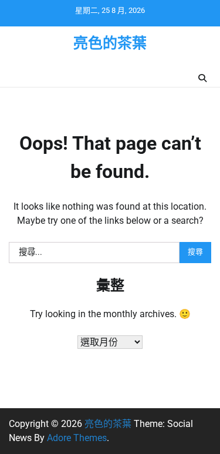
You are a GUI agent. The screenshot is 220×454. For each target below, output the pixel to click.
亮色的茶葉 (110, 43)
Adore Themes (77, 437)
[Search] (202, 78)
